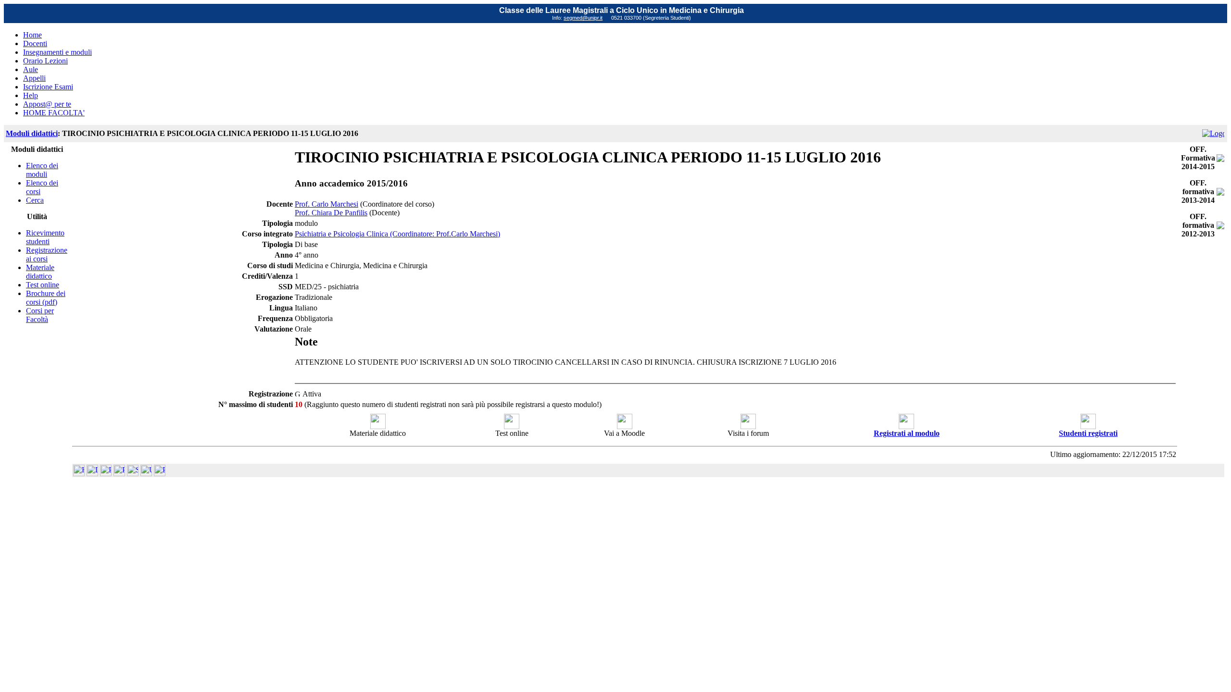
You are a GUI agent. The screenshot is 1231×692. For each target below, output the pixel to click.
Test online (42, 285)
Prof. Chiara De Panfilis (331, 213)
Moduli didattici (32, 133)
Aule (30, 69)
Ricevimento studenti (45, 237)
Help (30, 95)
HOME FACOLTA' (54, 113)
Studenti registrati (1088, 433)
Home (32, 35)
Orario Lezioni (45, 61)
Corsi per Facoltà (40, 315)
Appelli (34, 78)
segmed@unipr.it (583, 18)
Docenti (35, 43)
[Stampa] (159, 474)
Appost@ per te (47, 104)
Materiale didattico (40, 271)
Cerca (35, 200)
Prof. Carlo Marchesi (326, 204)
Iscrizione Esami (48, 87)
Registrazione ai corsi (46, 254)
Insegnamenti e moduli (57, 52)
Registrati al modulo (907, 433)
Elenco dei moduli (42, 169)
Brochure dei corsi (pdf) (45, 297)
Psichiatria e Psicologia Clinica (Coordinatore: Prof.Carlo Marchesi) (397, 234)
